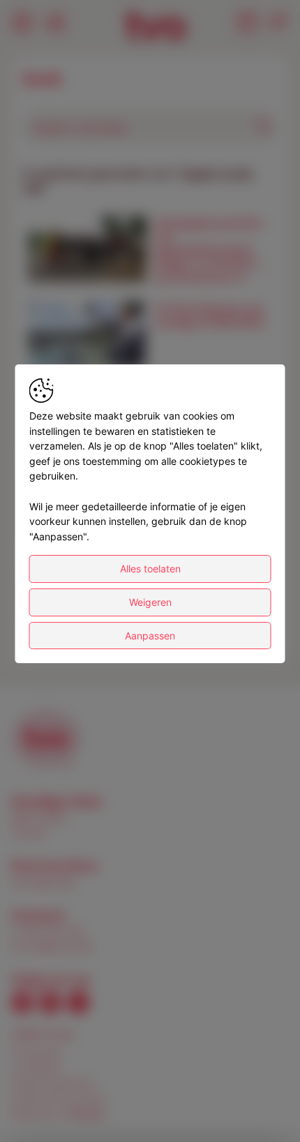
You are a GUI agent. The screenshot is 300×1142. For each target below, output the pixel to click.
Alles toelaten (150, 568)
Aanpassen (150, 636)
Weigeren (150, 602)
